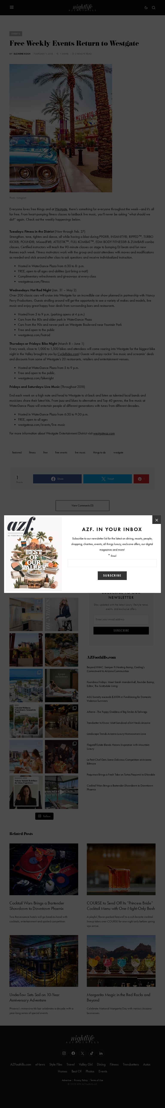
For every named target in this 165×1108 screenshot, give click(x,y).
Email (113, 556)
